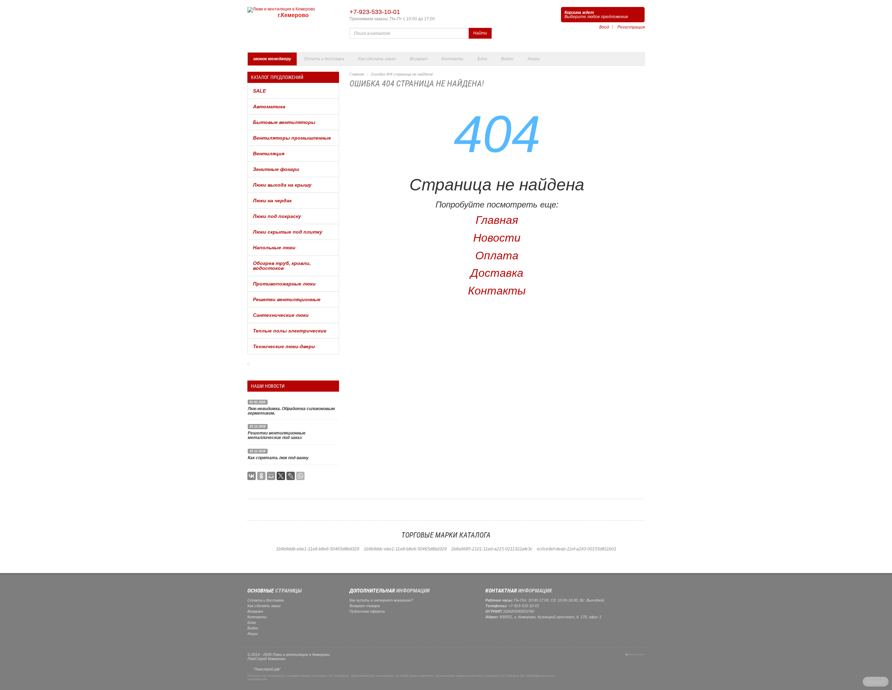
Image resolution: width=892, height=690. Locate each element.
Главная (356, 74)
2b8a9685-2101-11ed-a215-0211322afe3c (491, 549)
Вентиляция (268, 153)
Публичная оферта (367, 611)
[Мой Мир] (271, 476)
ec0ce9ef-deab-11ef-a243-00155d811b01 (576, 549)
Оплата (496, 255)
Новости (497, 238)
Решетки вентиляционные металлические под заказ (277, 435)
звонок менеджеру (272, 58)
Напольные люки (274, 247)
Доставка (496, 273)
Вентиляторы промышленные (292, 138)
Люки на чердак (272, 200)
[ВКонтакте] (251, 476)
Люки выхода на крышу (282, 185)
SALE (259, 91)
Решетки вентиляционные (287, 299)
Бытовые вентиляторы (284, 122)
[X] (281, 476)
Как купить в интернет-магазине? (381, 600)
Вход (604, 27)
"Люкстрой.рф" (267, 669)
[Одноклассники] (261, 476)
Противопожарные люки (284, 284)
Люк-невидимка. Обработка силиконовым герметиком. (291, 411)
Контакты (452, 58)
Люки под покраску (277, 216)
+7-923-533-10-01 (374, 11)
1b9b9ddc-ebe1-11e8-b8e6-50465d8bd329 (405, 549)
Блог (482, 58)
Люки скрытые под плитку (287, 232)
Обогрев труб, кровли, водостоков (282, 265)
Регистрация (631, 27)
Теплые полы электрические (289, 331)
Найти (480, 33)
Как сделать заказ (377, 58)
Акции (534, 58)
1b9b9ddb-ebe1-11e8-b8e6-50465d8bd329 (317, 549)
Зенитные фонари (276, 169)
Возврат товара (364, 606)
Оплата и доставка (324, 58)
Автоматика (269, 106)
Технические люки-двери (284, 346)
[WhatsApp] (300, 476)
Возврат (419, 58)
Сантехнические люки (281, 315)
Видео (507, 58)
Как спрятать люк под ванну (278, 457)
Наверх (875, 681)
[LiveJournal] (290, 476)
